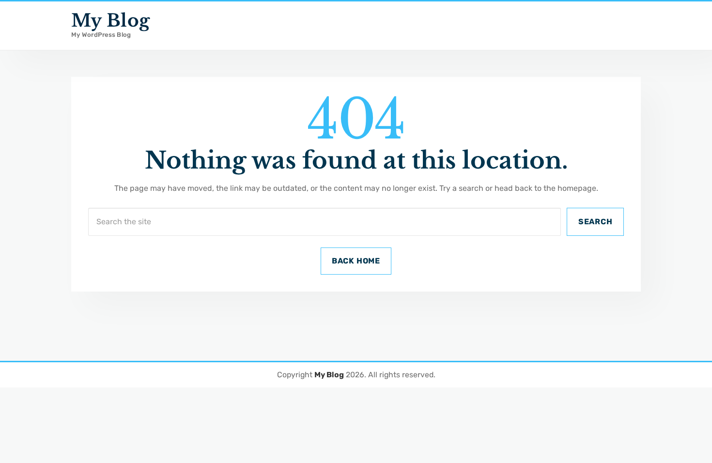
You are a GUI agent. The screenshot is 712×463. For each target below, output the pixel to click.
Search (595, 221)
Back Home (356, 260)
